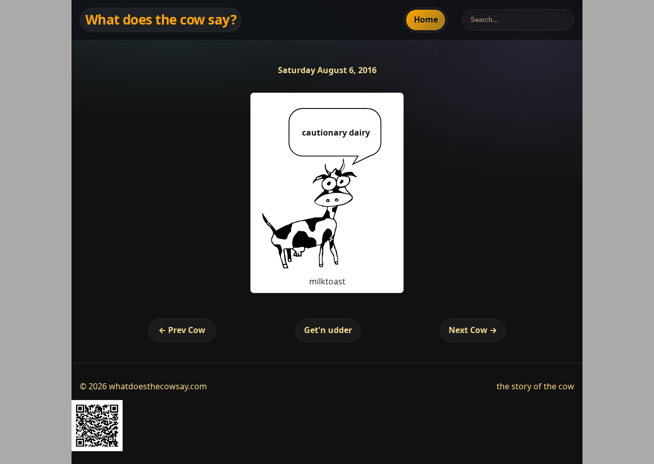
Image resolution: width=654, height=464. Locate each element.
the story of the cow (535, 386)
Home (426, 19)
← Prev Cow (181, 330)
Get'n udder (328, 330)
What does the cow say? (161, 19)
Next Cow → (473, 330)
